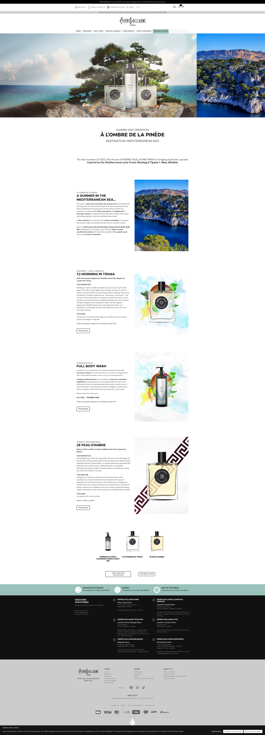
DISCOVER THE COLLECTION (118, 574)
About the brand (169, 672)
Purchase (83, 331)
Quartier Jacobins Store (166, 622)
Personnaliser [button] (217, 731)
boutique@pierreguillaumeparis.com (124, 698)
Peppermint (95, 324)
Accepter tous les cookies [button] (233, 731)
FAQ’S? (136, 676)
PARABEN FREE (93, 398)
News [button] (78, 31)
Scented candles (110, 680)
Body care (108, 676)
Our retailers (81, 612)
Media (131, 7)
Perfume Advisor (161, 31)
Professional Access (117, 7)
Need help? (82, 7)
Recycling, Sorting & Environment (175, 676)
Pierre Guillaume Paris (132, 21)
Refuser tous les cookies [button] (253, 731)
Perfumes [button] (87, 31)
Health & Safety (169, 674)
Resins (79, 500)
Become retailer (169, 678)
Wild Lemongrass (83, 324)
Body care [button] (98, 31)
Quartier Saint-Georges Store (129, 622)
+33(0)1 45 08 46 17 (97, 7)
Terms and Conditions (135, 705)
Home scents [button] (128, 31)
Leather (91, 500)
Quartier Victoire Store (166, 605)
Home (107, 672)
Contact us (138, 674)
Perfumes (108, 674)
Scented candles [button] (113, 31)
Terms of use (149, 705)
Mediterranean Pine (108, 324)
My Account (138, 672)
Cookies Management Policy (144, 678)
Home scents (109, 683)
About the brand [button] (144, 31)
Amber (84, 500)
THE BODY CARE (147, 574)
